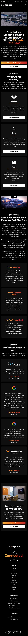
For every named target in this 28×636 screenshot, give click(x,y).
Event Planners (14, 598)
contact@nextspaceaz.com (20, 1)
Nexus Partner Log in (14, 608)
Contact (14, 589)
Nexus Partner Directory (14, 605)
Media (14, 587)
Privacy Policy (8, 633)
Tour (14, 571)
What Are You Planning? (14, 63)
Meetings (14, 575)
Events (14, 578)
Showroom (14, 573)
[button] (25, 5)
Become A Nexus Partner (14, 603)
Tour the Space (14, 66)
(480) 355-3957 (4, 1)
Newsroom (14, 582)
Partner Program (14, 601)
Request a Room (14, 523)
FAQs (14, 585)
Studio (14, 580)
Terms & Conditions (18, 633)
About (14, 569)
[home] (6, 5)
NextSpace (9, 631)
